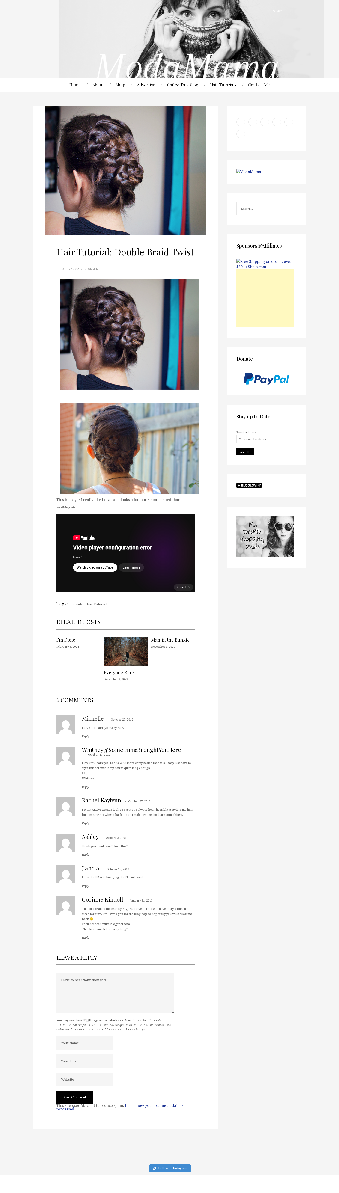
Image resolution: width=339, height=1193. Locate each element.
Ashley (90, 836)
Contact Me (259, 85)
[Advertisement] (265, 298)
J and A (91, 868)
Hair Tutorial (96, 604)
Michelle (93, 718)
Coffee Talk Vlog (182, 85)
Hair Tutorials (223, 85)
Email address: (246, 432)
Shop (120, 85)
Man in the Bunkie (170, 640)
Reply (85, 736)
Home (75, 85)
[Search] (289, 11)
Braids (77, 604)
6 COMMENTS (92, 268)
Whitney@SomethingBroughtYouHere (131, 749)
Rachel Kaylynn (101, 800)
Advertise (146, 85)
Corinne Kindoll (102, 899)
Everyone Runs (119, 672)
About (98, 85)
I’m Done (65, 640)
